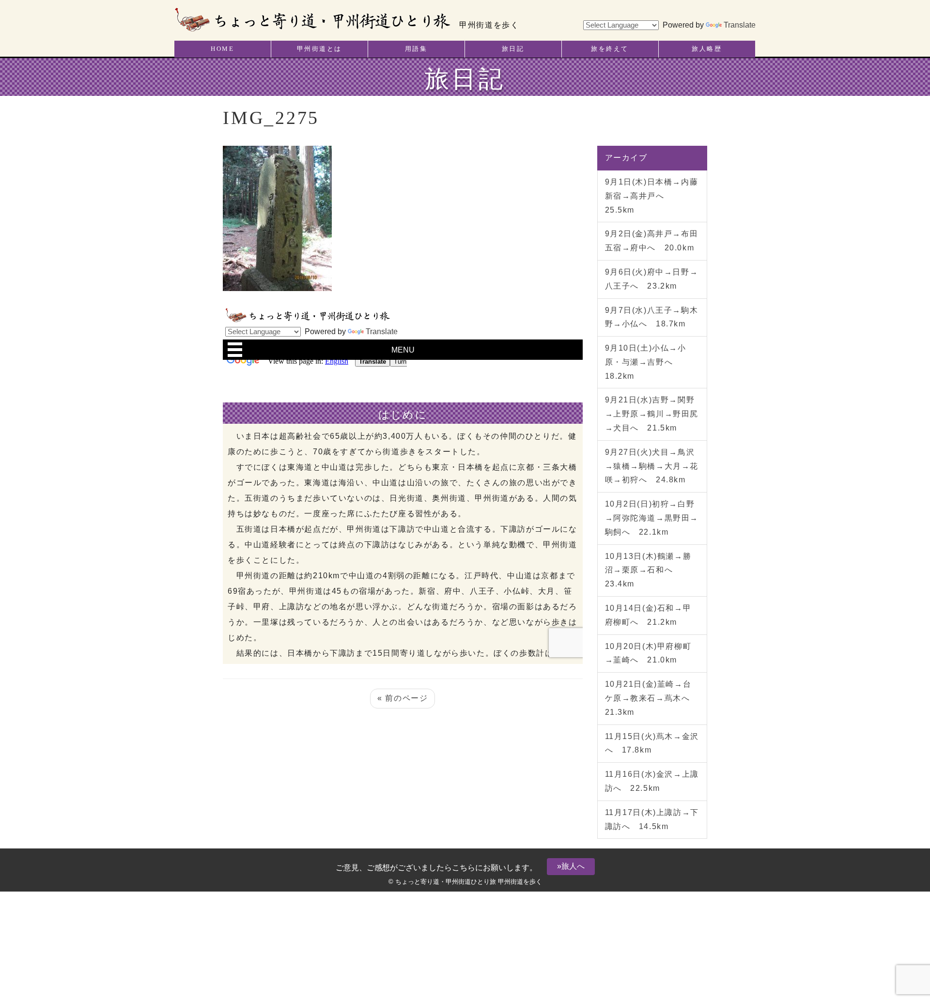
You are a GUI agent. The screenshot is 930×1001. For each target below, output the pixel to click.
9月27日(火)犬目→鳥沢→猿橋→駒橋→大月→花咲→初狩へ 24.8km (652, 466)
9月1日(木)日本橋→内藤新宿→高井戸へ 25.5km (651, 196)
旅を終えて (610, 49)
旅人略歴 (707, 49)
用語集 (416, 49)
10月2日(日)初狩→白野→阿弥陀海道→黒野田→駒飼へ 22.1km (652, 518)
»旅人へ (571, 866)
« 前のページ (402, 698)
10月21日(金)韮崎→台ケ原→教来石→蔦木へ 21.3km (652, 698)
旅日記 (513, 49)
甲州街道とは (319, 49)
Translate (740, 25)
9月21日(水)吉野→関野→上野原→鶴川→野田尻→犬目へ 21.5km (652, 414)
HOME (222, 49)
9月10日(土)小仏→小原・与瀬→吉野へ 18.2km (645, 362)
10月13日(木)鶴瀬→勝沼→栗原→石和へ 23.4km (648, 570)
